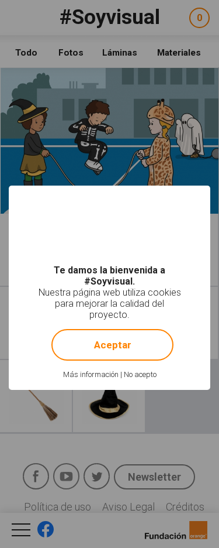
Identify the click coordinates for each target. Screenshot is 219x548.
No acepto (140, 374)
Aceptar (112, 345)
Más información (91, 374)
